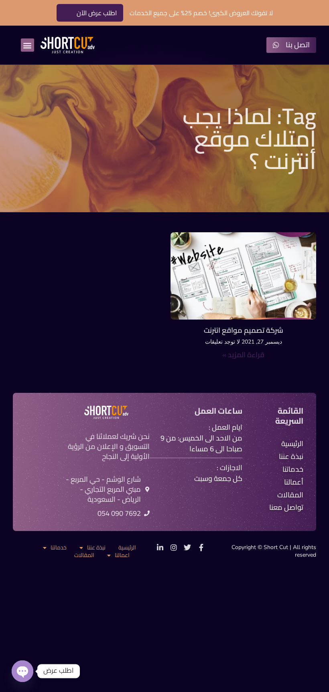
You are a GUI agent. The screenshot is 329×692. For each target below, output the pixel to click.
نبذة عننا (96, 547)
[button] (27, 45)
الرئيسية (127, 547)
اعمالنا (122, 555)
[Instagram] (173, 547)
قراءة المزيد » (243, 354)
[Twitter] (187, 547)
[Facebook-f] (201, 547)
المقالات (84, 555)
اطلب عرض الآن (97, 13)
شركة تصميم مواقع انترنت (243, 330)
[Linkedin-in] (160, 547)
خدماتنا (59, 547)
